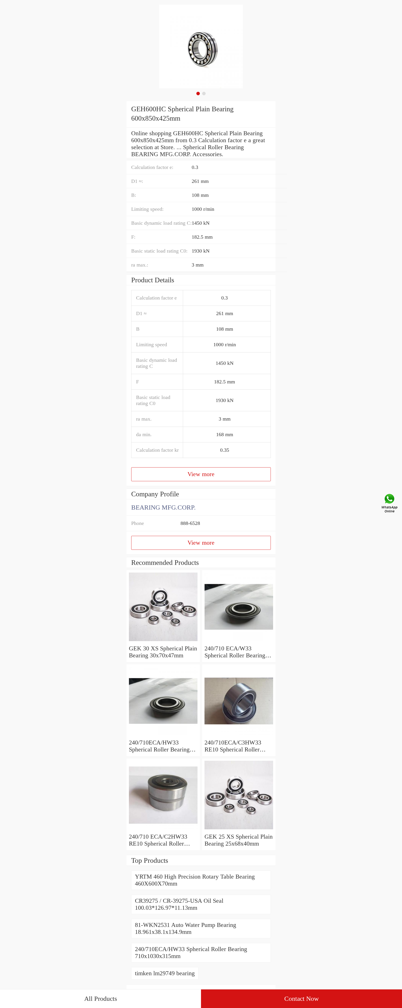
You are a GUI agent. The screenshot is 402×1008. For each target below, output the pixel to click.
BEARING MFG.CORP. (163, 507)
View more (201, 474)
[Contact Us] (390, 504)
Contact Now (301, 998)
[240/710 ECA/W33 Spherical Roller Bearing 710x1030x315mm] (238, 641)
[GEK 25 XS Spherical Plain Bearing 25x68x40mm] (238, 829)
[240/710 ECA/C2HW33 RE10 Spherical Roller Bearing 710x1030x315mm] (163, 829)
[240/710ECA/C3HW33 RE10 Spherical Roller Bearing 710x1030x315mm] (238, 735)
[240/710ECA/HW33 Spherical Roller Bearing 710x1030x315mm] (163, 735)
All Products (100, 998)
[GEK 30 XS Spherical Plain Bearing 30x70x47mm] (163, 641)
